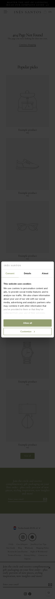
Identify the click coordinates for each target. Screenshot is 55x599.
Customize (25, 331)
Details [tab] (27, 273)
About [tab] (45, 273)
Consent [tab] (10, 273)
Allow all (27, 323)
